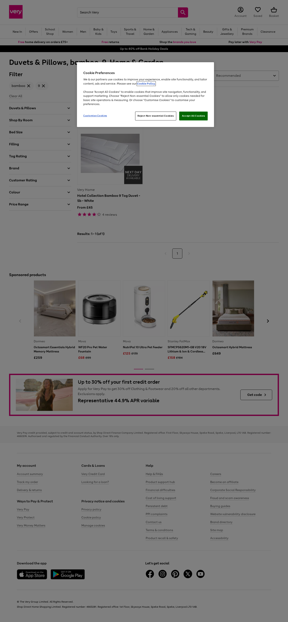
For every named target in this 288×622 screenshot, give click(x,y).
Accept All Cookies (193, 115)
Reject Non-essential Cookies (155, 115)
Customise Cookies (95, 115)
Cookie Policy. (146, 84)
